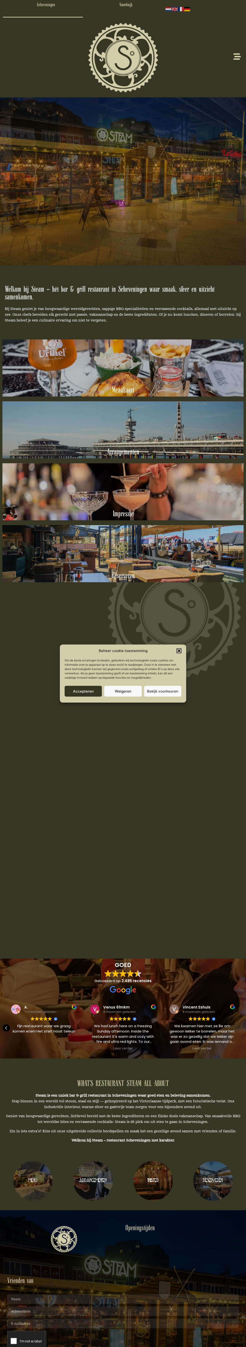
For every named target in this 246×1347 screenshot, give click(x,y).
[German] (187, 8)
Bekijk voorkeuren (162, 691)
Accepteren (83, 691)
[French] (181, 8)
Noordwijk (126, 4)
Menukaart (123, 390)
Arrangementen (123, 452)
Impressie (123, 514)
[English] (175, 8)
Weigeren (123, 691)
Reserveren (123, 576)
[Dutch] (169, 8)
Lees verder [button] (44, 1048)
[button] (179, 650)
